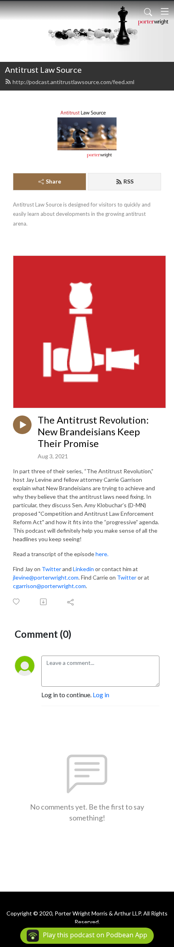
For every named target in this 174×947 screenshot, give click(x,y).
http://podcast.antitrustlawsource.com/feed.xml (73, 81)
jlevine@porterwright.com (46, 577)
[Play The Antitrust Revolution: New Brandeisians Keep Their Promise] (22, 424)
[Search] (148, 11)
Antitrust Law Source (43, 69)
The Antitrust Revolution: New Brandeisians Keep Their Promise (93, 431)
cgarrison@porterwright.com (49, 585)
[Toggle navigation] (164, 11)
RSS (128, 181)
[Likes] (16, 601)
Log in (101, 694)
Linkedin (83, 568)
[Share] (71, 601)
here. (101, 553)
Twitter (51, 568)
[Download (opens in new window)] (44, 602)
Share (53, 181)
